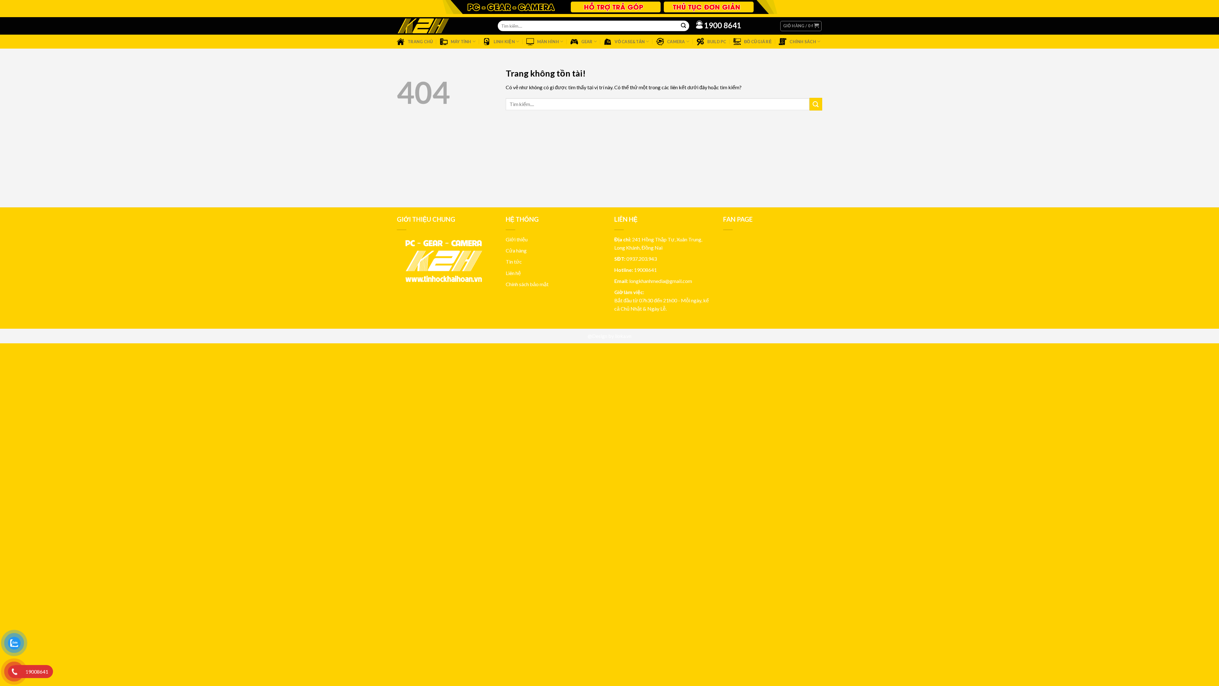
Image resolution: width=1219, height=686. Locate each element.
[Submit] (815, 104)
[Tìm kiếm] (683, 26)
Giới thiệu (517, 239)
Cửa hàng (516, 250)
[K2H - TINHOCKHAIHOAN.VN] (423, 26)
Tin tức (514, 262)
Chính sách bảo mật (527, 284)
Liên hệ (513, 273)
